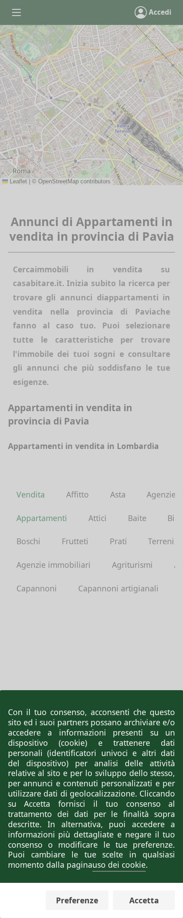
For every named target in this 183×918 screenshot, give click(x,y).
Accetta (144, 900)
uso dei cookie (119, 864)
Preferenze (77, 900)
